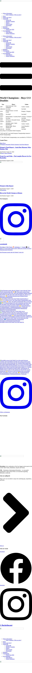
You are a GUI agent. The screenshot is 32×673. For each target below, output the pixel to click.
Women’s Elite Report (6, 186)
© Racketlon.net (6, 625)
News (4, 16)
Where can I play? (7, 17)
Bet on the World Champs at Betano (11, 193)
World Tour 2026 (10, 29)
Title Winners (9, 32)
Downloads (8, 25)
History (7, 22)
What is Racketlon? (7, 13)
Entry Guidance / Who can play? (13, 14)
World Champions (10, 33)
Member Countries (10, 21)
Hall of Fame (9, 24)
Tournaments (6, 28)
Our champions (6, 30)
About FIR (5, 18)
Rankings (5, 26)
